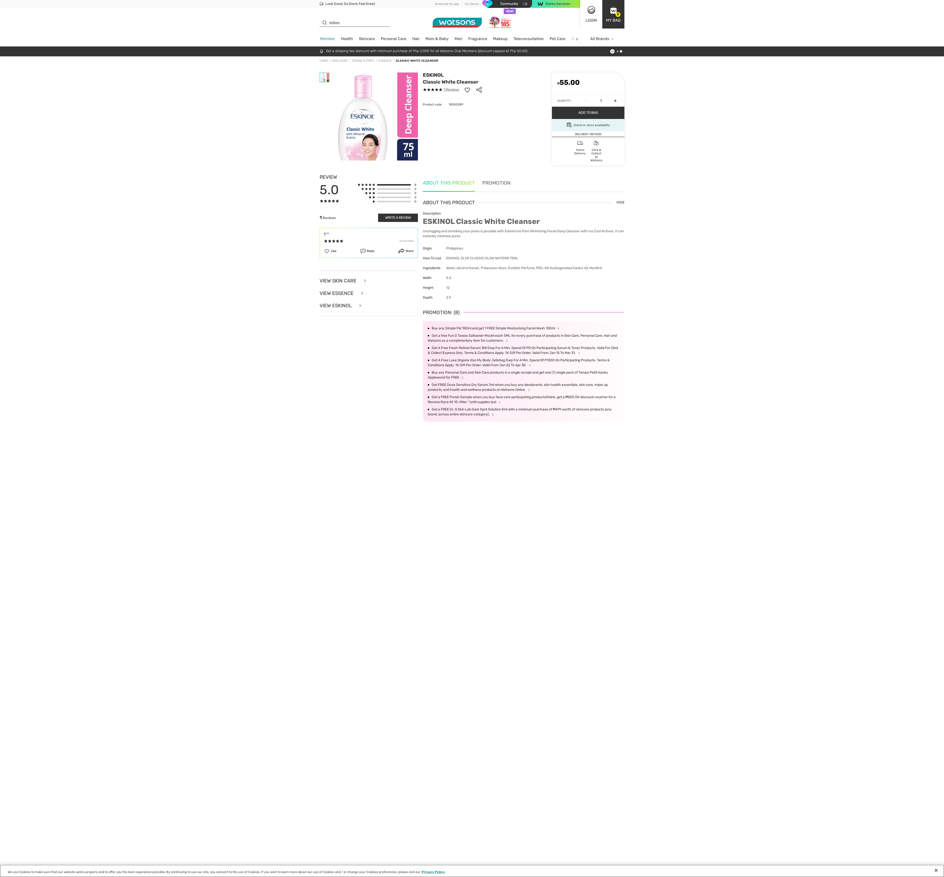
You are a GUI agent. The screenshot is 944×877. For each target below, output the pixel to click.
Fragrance (477, 38)
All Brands (599, 38)
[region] (472, 871)
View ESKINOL (336, 305)
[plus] (615, 100)
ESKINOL (433, 75)
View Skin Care (339, 280)
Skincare (367, 38)
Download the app (447, 4)
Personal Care (393, 38)
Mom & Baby (437, 38)
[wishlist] (467, 89)
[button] (613, 14)
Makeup (500, 38)
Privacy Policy (433, 872)
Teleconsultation (529, 38)
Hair (416, 38)
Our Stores (472, 4)
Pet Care (557, 38)
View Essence (337, 293)
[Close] (936, 870)
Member (327, 38)
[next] (577, 39)
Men (458, 38)
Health (347, 38)
